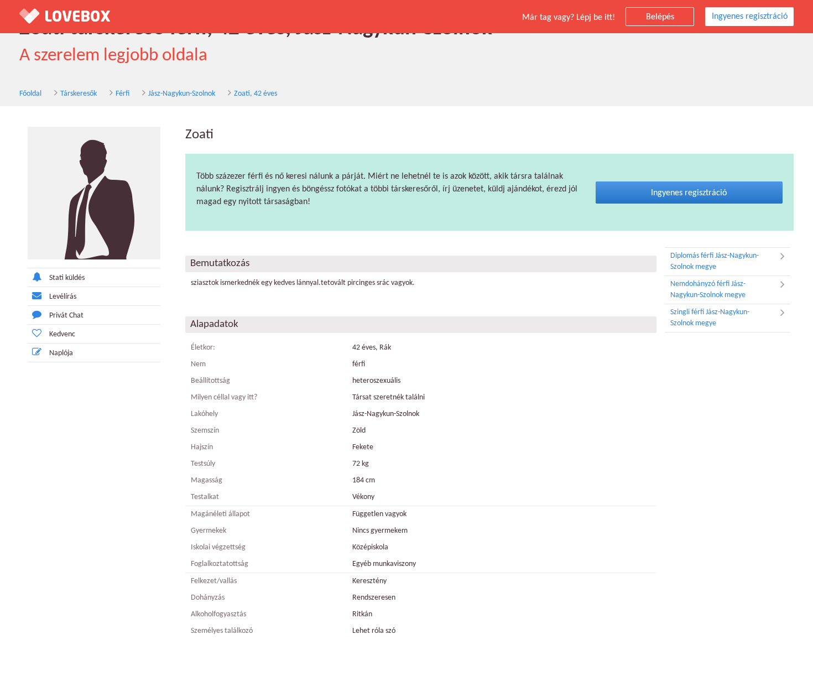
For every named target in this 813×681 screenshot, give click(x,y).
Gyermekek (208, 531)
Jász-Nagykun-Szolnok (181, 94)
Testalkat (205, 497)
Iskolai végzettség (218, 547)
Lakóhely (204, 414)
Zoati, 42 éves (255, 94)
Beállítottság (210, 381)
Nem (198, 364)
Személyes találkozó (222, 631)
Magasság (206, 480)
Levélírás (62, 297)
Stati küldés (67, 278)
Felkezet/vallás (214, 581)
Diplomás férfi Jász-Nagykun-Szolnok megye (714, 261)
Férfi (122, 94)
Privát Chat (66, 315)
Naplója (61, 353)
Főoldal (30, 94)
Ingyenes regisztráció (750, 16)
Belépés (660, 17)
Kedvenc (62, 334)
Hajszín (202, 447)
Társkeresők (78, 94)
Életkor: (203, 348)
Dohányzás (208, 598)
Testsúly (203, 464)
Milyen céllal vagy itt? (224, 397)
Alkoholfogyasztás (218, 614)
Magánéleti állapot (220, 514)
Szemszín (205, 431)
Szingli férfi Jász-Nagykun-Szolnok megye (709, 317)
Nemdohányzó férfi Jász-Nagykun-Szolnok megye (708, 289)
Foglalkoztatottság (219, 564)
